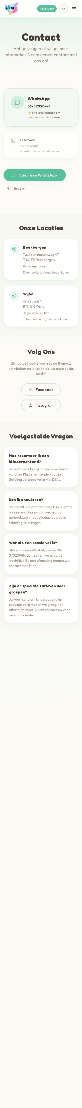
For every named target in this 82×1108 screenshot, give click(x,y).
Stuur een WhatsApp (38, 175)
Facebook (45, 389)
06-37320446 (39, 106)
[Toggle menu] (74, 8)
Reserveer (47, 8)
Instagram (45, 405)
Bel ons (19, 188)
